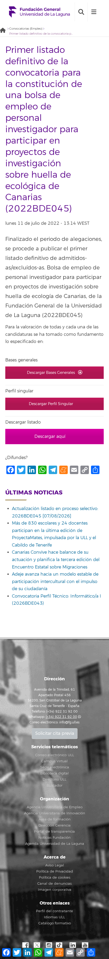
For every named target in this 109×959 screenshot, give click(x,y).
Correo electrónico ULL (54, 755)
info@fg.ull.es (69, 722)
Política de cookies (54, 877)
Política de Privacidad (54, 871)
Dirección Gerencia (54, 825)
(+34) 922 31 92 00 (61, 717)
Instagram (48, 945)
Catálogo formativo (54, 923)
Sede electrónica (54, 767)
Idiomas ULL (54, 917)
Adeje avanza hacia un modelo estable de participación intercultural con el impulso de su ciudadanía (55, 581)
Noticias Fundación (54, 838)
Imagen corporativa (54, 890)
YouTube (84, 945)
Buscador (54, 785)
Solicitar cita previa (54, 733)
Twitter (36, 945)
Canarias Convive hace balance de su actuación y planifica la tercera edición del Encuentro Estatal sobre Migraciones (55, 560)
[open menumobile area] (93, 11)
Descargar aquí (50, 436)
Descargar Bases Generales (51, 372)
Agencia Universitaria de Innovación (54, 813)
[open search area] (81, 11)
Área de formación (55, 819)
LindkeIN (72, 945)
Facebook (25, 945)
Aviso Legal (54, 865)
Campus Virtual (54, 761)
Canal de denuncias (54, 884)
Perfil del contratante (54, 911)
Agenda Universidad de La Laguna (54, 844)
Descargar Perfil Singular (51, 404)
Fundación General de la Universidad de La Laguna (39, 12)
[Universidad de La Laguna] (4, 30)
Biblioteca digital (54, 773)
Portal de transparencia (54, 831)
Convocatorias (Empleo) (25, 28)
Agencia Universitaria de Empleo (55, 807)
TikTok (60, 945)
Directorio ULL (54, 779)
